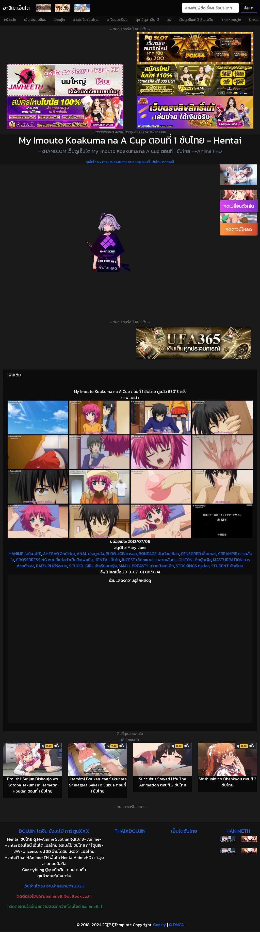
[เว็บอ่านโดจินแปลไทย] (238, 174)
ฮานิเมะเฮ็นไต (16, 8)
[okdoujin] (227, 839)
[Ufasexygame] (65, 112)
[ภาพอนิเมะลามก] (82, 8)
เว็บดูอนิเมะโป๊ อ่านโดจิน (196, 19)
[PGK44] (195, 48)
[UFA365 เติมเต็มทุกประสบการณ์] (193, 343)
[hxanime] (249, 850)
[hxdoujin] (227, 850)
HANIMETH (238, 831)
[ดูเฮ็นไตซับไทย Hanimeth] (249, 839)
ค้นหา (249, 8)
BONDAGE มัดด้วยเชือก (159, 553)
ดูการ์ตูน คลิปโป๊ (147, 19)
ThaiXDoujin (231, 19)
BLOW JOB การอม (121, 553)
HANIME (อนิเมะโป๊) (25, 553)
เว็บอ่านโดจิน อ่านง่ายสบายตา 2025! (54, 886)
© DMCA (176, 925)
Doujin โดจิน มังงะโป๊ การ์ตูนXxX (54, 831)
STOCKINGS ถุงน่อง (192, 566)
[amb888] (195, 112)
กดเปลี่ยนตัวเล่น (238, 206)
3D (169, 19)
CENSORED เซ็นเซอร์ (198, 553)
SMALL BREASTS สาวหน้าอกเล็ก (146, 566)
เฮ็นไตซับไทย (184, 831)
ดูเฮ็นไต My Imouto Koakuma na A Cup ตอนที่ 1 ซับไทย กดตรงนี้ (130, 162)
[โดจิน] (43, 8)
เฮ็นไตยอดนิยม (35, 19)
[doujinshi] (62, 8)
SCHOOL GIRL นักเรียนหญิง (93, 566)
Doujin (59, 19)
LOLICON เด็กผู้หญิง (193, 560)
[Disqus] (130, 653)
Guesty (159, 925)
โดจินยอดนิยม (117, 19)
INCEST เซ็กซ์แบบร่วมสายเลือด (148, 560)
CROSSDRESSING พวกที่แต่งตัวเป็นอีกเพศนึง (54, 560)
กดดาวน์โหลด (238, 229)
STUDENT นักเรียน (227, 566)
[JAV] (65, 80)
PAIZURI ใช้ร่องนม (51, 566)
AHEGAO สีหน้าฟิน (59, 553)
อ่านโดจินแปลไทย (86, 19)
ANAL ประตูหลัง (90, 553)
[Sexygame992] (195, 80)
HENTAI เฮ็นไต (107, 560)
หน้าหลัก (10, 19)
